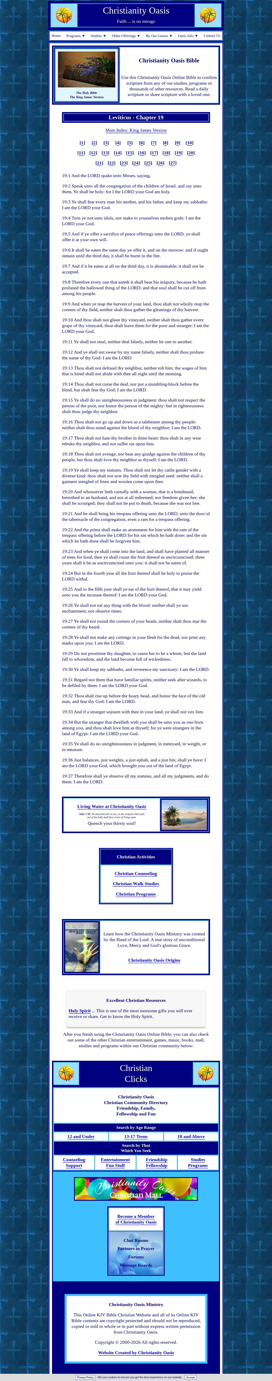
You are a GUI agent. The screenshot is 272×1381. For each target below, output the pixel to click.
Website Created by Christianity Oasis (136, 1352)
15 (129, 152)
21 (99, 162)
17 (154, 152)
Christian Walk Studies (136, 883)
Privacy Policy (85, 1377)
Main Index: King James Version (136, 130)
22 (111, 162)
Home (56, 36)
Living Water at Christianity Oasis (111, 806)
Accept (190, 1377)
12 (93, 152)
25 (148, 162)
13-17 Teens (136, 1136)
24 (136, 162)
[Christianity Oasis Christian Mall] (136, 1189)
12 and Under (81, 1136)
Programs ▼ (75, 36)
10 (189, 142)
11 (81, 152)
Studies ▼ (98, 36)
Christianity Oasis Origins (154, 960)
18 (166, 152)
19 (178, 152)
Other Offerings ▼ (126, 36)
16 (142, 152)
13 (105, 152)
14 (117, 152)
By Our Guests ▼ (159, 36)
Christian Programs (136, 893)
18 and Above (191, 1136)
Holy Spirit (80, 1010)
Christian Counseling (136, 873)
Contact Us (212, 36)
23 (123, 162)
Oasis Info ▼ (188, 36)
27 (172, 162)
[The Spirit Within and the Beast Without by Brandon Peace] (81, 947)
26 (160, 162)
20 (190, 152)
